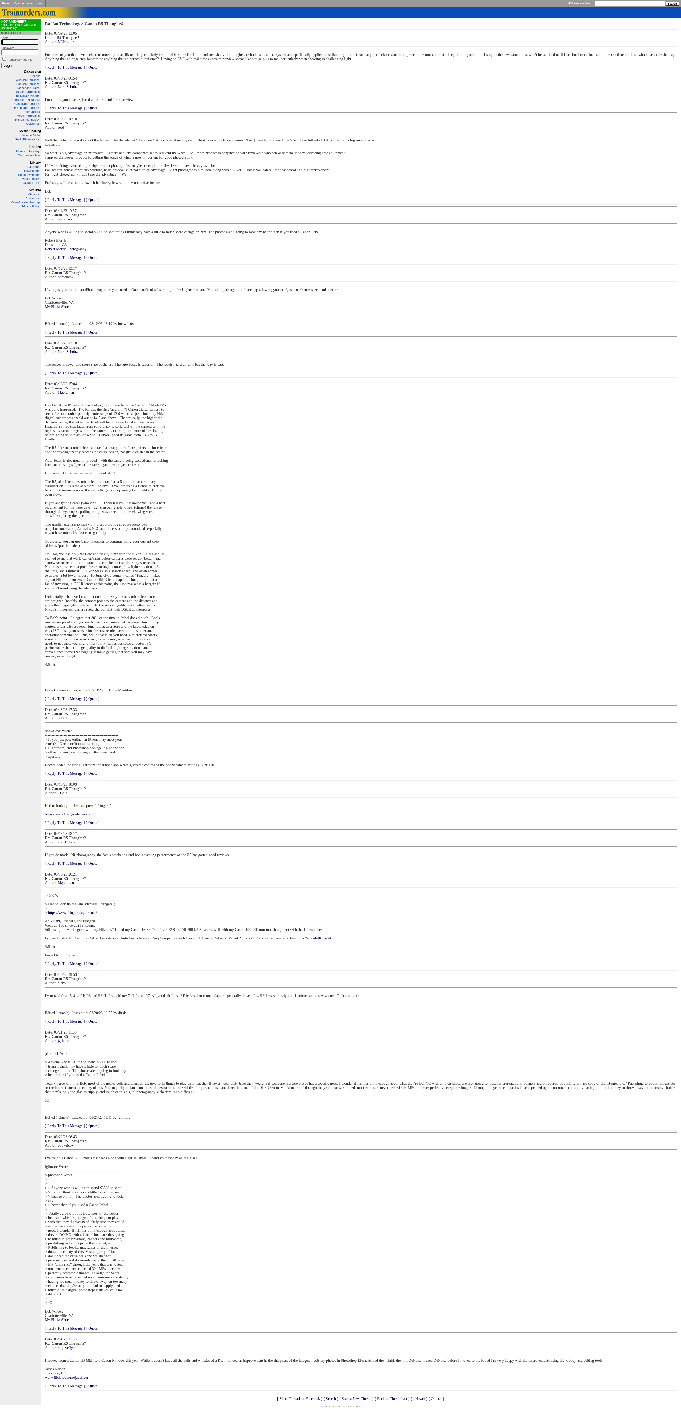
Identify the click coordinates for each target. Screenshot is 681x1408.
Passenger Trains (28, 87)
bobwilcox (65, 277)
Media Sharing (30, 131)
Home (6, 3)
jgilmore (64, 1041)
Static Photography (27, 139)
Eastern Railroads (28, 83)
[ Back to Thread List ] (392, 1399)
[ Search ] (330, 1399)
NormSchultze (68, 87)
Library (35, 162)
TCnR (62, 793)
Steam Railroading (28, 91)
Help (40, 3)
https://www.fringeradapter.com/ (69, 814)
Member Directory (28, 151)
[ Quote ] (93, 67)
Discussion (32, 71)
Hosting (35, 147)
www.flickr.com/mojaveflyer (66, 1378)
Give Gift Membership (25, 202)
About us (34, 194)
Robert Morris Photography (65, 249)
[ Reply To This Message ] (65, 67)
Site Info (35, 190)
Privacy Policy (30, 206)
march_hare (66, 842)
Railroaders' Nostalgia (25, 99)
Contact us (33, 198)
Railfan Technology (27, 119)
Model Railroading (28, 115)
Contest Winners (29, 174)
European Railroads (27, 107)
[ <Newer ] (419, 1399)
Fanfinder (33, 166)
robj (61, 128)
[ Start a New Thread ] (356, 1399)
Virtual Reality (31, 178)
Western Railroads (28, 79)
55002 (62, 718)
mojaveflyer (67, 1348)
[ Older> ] (436, 1399)
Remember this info (19, 59)
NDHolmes (66, 42)
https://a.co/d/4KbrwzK (314, 938)
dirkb (62, 983)
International (32, 111)
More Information (29, 155)
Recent (35, 75)
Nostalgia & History (27, 95)
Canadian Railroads (27, 103)
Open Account (23, 3)
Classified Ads (31, 182)
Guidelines (33, 123)
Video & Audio (31, 135)
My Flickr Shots (57, 307)
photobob (65, 219)
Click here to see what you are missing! (18, 25)
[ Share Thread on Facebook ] (299, 1399)
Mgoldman (66, 392)
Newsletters (32, 170)
